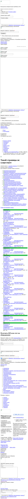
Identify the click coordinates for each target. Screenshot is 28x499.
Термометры (13, 170)
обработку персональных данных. (16, 25)
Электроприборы (16, 176)
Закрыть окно (4, 41)
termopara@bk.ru (4, 127)
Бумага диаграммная (19, 189)
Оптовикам (6, 142)
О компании (6, 148)
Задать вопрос (4, 43)
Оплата (5, 144)
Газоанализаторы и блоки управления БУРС (13, 195)
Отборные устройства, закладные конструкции (14, 174)
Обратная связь (4, 444)
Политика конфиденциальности (18, 438)
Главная (5, 397)
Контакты (5, 149)
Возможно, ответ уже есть (21, 46)
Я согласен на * (13, 478)
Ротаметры (11, 180)
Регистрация (6, 131)
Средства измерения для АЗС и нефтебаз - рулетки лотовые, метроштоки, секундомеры (15, 199)
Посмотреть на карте (5, 441)
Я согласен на (13, 25)
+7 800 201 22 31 (4, 11)
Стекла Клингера (16, 181)
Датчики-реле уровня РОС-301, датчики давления (15, 188)
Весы (8, 201)
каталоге (10, 167)
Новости (5, 146)
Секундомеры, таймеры (20, 204)
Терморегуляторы (17, 184)
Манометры (12, 172)
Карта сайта (3, 442)
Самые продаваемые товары (7, 207)
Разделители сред (16, 175)
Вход (4, 130)
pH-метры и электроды (20, 205)
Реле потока (12, 192)
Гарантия (5, 150)
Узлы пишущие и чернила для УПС (13, 191)
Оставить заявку (12, 11)
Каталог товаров (7, 140)
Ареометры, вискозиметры (9, 374)
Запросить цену (12, 496)
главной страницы (12, 166)
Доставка (5, 143)
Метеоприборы (14, 202)
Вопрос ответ (6, 145)
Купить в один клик (16, 479)
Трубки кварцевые (17, 183)
